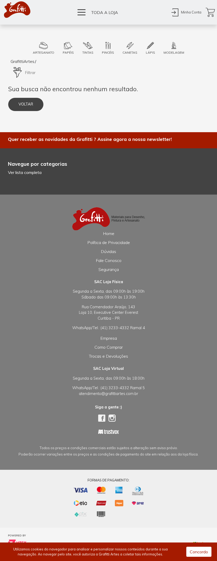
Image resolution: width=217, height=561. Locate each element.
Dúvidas (108, 251)
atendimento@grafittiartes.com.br (108, 393)
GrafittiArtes (22, 61)
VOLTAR (26, 104)
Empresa (108, 338)
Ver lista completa (25, 172)
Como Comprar (108, 347)
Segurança (108, 269)
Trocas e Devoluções (108, 356)
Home (108, 233)
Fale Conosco (108, 260)
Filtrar (30, 72)
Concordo (199, 551)
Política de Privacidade (108, 242)
